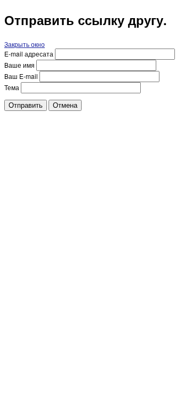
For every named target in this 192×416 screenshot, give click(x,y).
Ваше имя (19, 64)
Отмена (65, 105)
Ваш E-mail (21, 76)
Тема (11, 87)
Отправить (26, 105)
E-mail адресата (28, 53)
